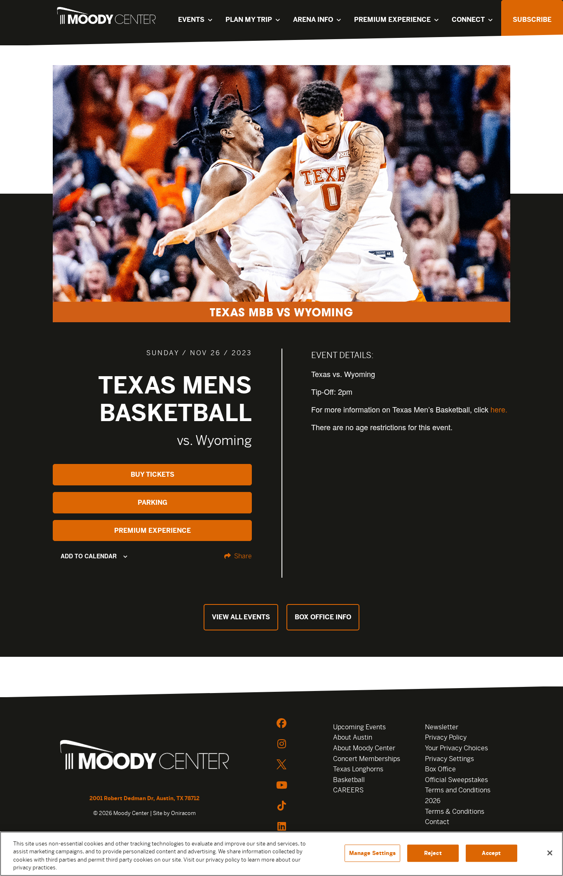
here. (498, 409)
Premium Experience (392, 19)
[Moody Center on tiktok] (281, 805)
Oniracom (183, 813)
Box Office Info (323, 617)
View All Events (241, 617)
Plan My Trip (248, 19)
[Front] (144, 756)
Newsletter (441, 727)
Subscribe (532, 19)
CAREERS (348, 790)
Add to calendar (89, 556)
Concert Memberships (366, 759)
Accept (491, 853)
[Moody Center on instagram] (281, 743)
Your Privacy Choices (456, 748)
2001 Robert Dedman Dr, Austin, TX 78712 (144, 798)
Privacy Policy (446, 737)
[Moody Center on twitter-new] (281, 764)
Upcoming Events (359, 727)
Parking (152, 502)
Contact (437, 822)
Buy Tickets (152, 474)
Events (191, 19)
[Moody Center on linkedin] (281, 826)
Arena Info (313, 19)
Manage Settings (372, 853)
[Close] (550, 853)
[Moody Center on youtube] (281, 785)
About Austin (352, 737)
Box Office (440, 769)
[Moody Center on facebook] (281, 723)
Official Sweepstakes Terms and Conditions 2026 (457, 790)
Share (242, 556)
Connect (468, 19)
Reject (433, 853)
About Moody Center (364, 748)
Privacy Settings (449, 759)
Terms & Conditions (454, 811)
